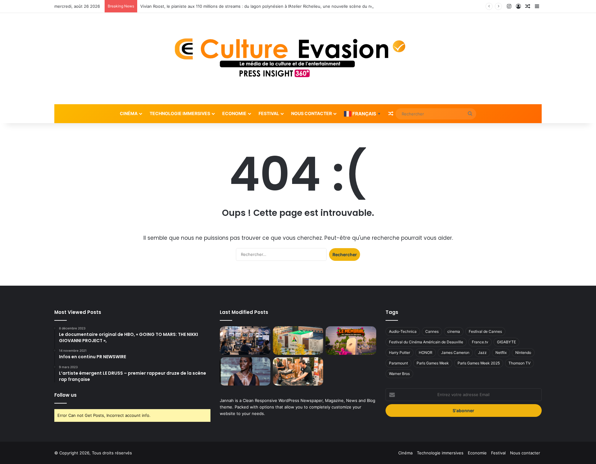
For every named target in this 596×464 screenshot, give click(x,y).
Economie (234, 113)
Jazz (482, 352)
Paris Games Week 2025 (479, 363)
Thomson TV (519, 363)
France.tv (480, 342)
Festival (269, 113)
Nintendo (523, 352)
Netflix (501, 352)
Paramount (398, 363)
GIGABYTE (506, 342)
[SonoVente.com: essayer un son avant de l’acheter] (298, 371)
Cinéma (129, 113)
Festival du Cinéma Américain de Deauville (426, 342)
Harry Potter (399, 352)
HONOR (425, 352)
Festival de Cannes (485, 331)
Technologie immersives (180, 113)
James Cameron (455, 352)
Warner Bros (399, 373)
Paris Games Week (433, 363)
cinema (453, 331)
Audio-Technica (403, 331)
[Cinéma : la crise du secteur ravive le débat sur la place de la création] (245, 371)
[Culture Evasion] (298, 58)
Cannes (432, 331)
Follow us (65, 395)
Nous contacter (311, 113)
